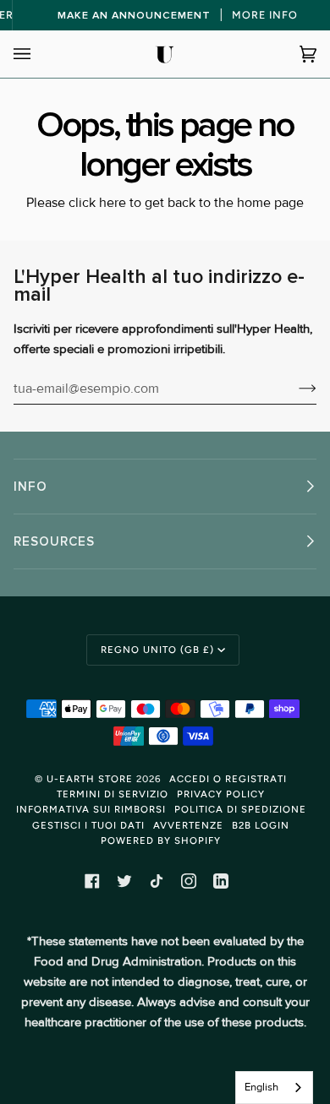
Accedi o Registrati (228, 779)
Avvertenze (188, 825)
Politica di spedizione (240, 809)
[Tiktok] (156, 881)
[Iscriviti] (294, 388)
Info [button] (30, 486)
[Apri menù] (39, 54)
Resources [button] (54, 541)
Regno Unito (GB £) (157, 649)
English (261, 1087)
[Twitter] (124, 881)
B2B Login (260, 825)
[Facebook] (92, 881)
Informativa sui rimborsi (91, 809)
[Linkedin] (220, 881)
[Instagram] (188, 881)
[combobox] (274, 1087)
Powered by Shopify (161, 840)
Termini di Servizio (112, 794)
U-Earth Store (90, 779)
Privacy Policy (221, 794)
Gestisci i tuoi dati (88, 825)
